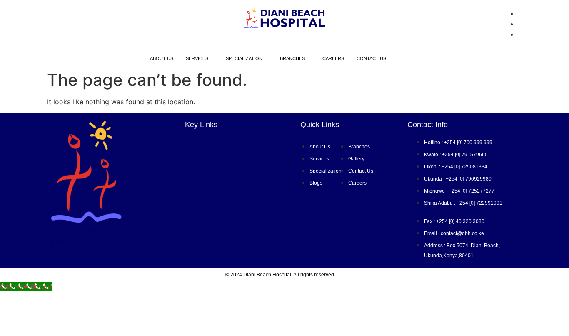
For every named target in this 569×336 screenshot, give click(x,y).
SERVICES (197, 58)
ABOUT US (161, 58)
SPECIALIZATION (244, 58)
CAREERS (333, 58)
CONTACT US (371, 58)
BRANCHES (292, 58)
